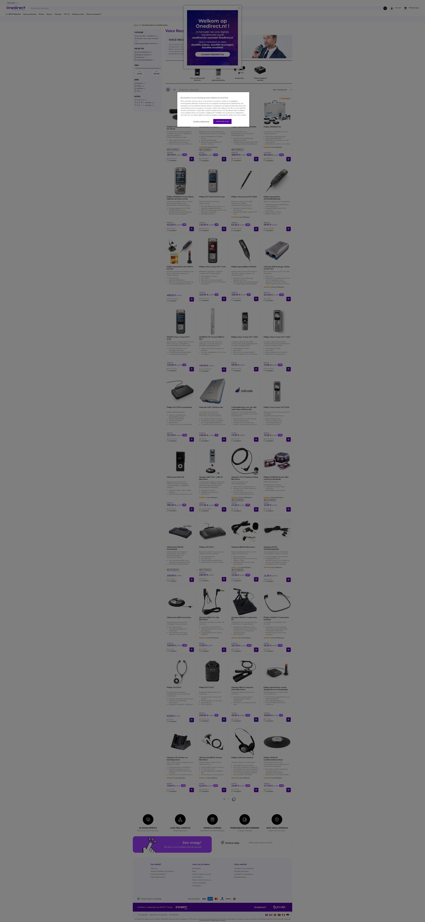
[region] (213, 109)
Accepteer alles (222, 121)
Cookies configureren (201, 121)
